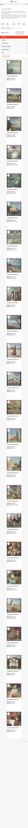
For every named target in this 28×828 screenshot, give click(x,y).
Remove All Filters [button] (19, 33)
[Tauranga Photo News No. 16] (14, 492)
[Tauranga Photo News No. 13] (14, 407)
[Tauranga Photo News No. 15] (14, 464)
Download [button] (7, 24)
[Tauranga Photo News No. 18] (14, 549)
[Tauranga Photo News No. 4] (14, 152)
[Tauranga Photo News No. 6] (14, 209)
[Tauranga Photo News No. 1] (14, 67)
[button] (13, 24)
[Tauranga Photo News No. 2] (14, 95)
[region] (14, 47)
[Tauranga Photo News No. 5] (14, 180)
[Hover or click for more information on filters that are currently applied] (23, 32)
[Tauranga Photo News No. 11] (14, 350)
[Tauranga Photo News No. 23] (14, 690)
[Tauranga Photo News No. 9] (14, 294)
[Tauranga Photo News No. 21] (14, 634)
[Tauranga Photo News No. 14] (14, 435)
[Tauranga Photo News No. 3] (14, 124)
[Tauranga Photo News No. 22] (14, 662)
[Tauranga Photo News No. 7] (14, 237)
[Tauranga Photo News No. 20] (14, 605)
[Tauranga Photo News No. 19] (14, 577)
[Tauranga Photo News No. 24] (14, 719)
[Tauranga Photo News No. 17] (14, 520)
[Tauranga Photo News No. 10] (14, 322)
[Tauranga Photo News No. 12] (14, 379)
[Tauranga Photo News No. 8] (14, 265)
